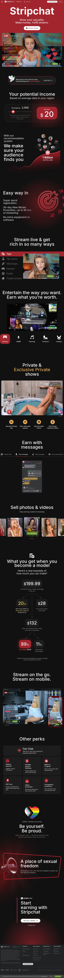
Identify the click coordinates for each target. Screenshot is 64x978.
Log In (60, 1)
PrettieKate (60, 416)
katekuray (32, 538)
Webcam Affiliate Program (46, 954)
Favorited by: (20, 107)
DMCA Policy (35, 953)
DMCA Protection (57, 953)
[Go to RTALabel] (2, 970)
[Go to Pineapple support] (19, 970)
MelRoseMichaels (54, 302)
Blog (25, 951)
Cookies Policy (35, 955)
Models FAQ (31, 925)
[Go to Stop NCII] (25, 970)
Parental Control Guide (37, 957)
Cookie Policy (44, 976)
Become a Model (33, 28)
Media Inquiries (26, 955)
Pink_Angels (7, 725)
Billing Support (56, 951)
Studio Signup (45, 951)
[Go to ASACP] (7, 970)
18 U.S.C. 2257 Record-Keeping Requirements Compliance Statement (50, 970)
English (15, 946)
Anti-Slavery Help (36, 959)
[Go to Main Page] (9, 1)
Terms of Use (35, 951)
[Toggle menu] (2, 1)
